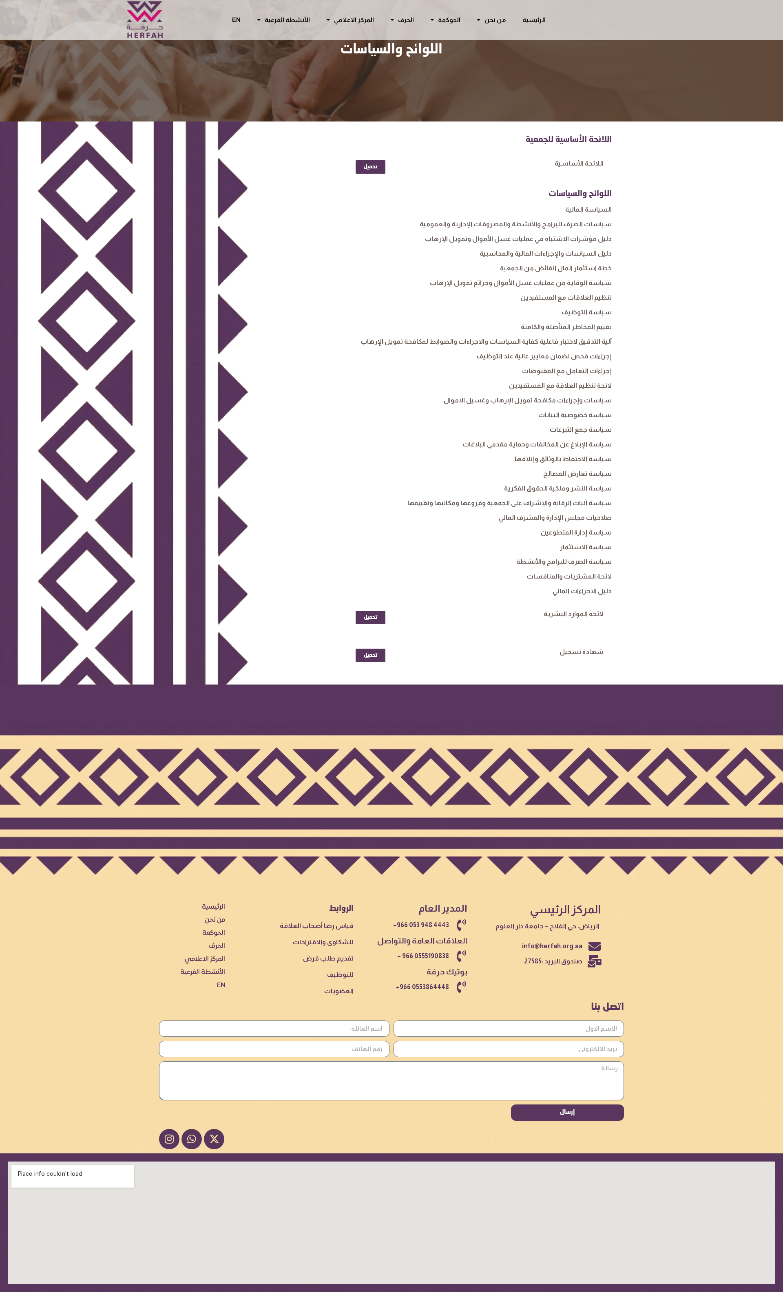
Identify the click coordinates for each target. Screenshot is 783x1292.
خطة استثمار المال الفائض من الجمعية (556, 268)
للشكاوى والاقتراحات (323, 942)
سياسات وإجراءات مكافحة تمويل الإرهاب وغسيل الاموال (528, 400)
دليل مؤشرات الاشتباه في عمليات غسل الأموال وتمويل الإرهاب (518, 238)
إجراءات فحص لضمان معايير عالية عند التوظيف (544, 356)
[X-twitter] (214, 1139)
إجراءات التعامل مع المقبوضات (567, 370)
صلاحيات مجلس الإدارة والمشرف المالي (555, 517)
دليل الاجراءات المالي (582, 590)
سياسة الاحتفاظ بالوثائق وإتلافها (563, 458)
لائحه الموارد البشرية (574, 613)
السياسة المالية (588, 209)
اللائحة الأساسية (579, 163)
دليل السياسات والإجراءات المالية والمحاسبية (546, 253)
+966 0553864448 (422, 986)
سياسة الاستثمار (586, 546)
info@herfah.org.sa (552, 946)
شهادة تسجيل (582, 651)
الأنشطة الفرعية (287, 19)
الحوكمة (449, 19)
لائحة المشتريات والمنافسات (569, 576)
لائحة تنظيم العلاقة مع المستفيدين (560, 385)
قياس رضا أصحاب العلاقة (317, 925)
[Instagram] (169, 1139)
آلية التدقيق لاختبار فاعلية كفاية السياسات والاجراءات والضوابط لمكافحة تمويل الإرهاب (486, 341)
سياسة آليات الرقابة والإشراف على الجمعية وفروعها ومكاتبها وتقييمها (509, 502)
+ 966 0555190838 (423, 955)
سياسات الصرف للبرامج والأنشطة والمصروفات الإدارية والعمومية (516, 224)
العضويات (339, 990)
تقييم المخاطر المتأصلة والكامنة (566, 326)
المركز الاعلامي (354, 19)
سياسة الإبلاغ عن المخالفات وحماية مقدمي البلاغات (537, 444)
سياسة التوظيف (587, 312)
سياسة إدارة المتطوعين (576, 532)
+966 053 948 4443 (421, 924)
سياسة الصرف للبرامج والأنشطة (564, 561)
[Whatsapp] (191, 1139)
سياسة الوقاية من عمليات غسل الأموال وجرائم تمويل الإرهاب (521, 282)
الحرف (406, 19)
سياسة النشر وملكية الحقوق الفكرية (558, 488)
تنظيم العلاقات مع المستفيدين (566, 297)
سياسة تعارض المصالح (577, 473)
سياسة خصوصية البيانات (575, 414)
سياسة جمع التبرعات (581, 429)
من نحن (495, 19)
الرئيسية (534, 19)
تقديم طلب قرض (328, 958)
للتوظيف (340, 974)
